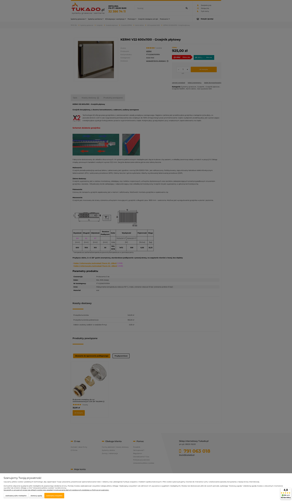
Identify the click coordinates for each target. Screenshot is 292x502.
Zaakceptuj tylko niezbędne (15, 496)
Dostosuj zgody (36, 496)
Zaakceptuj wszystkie (54, 496)
